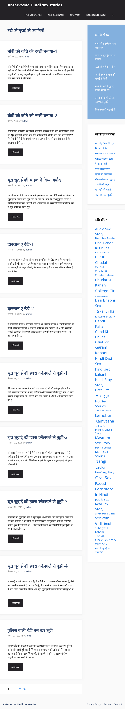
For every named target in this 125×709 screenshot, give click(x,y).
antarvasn (75, 14)
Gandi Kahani (100, 324)
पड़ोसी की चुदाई (102, 184)
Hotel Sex (102, 390)
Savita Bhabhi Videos (105, 513)
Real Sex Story (101, 506)
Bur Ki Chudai (101, 260)
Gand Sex (102, 342)
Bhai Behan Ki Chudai (104, 245)
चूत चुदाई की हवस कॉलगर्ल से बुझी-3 (38, 501)
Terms (107, 704)
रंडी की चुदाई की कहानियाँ (102, 550)
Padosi (100, 483)
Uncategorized (104, 158)
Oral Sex (103, 478)
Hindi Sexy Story (103, 382)
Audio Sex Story (103, 231)
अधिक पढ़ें (15, 88)
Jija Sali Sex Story (103, 410)
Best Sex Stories (105, 238)
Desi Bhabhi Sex (105, 303)
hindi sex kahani (56, 14)
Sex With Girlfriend (103, 521)
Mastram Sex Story (102, 440)
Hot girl (103, 395)
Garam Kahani (101, 350)
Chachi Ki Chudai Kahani (104, 273)
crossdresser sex (101, 296)
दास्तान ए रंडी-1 (21, 244)
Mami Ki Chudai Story (103, 431)
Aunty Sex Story (104, 143)
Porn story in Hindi (104, 491)
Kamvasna (104, 421)
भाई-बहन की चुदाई (103, 195)
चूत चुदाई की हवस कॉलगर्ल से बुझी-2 (38, 437)
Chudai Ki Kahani (103, 282)
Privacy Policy (93, 704)
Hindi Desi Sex (103, 361)
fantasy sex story (105, 316)
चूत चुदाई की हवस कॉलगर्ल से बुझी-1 (38, 373)
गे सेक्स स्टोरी (101, 164)
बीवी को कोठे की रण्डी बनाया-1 (32, 51)
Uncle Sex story (105, 540)
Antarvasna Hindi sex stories (35, 4)
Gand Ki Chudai (101, 334)
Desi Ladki (104, 311)
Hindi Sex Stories (33, 14)
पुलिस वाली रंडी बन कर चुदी (30, 630)
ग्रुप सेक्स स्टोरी (102, 169)
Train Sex (100, 535)
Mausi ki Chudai (103, 447)
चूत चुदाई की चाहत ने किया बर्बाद (34, 180)
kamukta (103, 415)
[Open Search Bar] (113, 15)
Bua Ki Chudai (102, 252)
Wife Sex (101, 544)
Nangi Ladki (100, 464)
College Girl (105, 290)
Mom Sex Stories (101, 454)
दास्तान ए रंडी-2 (21, 308)
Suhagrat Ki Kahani (102, 530)
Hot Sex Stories (101, 403)
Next (27, 689)
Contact (118, 704)
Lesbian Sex (100, 426)
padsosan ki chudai (96, 14)
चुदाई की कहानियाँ (103, 174)
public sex (102, 499)
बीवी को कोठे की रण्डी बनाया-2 (32, 115)
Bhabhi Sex (102, 148)
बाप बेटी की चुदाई (103, 189)
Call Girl (99, 267)
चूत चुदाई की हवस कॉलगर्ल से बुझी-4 (38, 566)
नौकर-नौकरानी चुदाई (105, 179)
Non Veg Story (104, 472)
